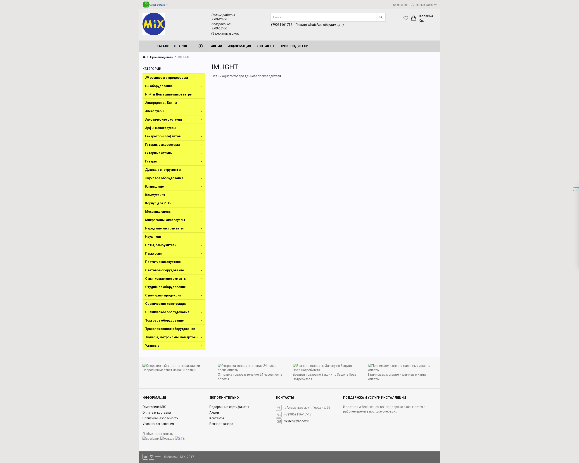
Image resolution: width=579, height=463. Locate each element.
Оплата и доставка (156, 412)
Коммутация (155, 195)
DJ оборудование (159, 86)
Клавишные (154, 186)
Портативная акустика (163, 262)
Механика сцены (158, 211)
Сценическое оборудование (167, 312)
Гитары (151, 161)
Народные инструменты (164, 228)
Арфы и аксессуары (160, 128)
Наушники (153, 237)
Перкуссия (153, 253)
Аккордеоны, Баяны (161, 103)
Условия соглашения (158, 424)
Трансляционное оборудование (170, 329)
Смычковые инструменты (166, 278)
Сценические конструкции (166, 303)
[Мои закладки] (406, 18)
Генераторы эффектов (163, 136)
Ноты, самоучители (160, 245)
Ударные (152, 345)
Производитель (161, 57)
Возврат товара (221, 424)
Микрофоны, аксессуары (165, 220)
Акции (214, 412)
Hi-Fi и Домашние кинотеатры (168, 94)
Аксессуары (154, 111)
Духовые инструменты (163, 170)
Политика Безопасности (160, 418)
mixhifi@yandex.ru (297, 421)
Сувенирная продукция (163, 295)
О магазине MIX (154, 407)
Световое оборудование (164, 270)
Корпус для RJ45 (158, 203)
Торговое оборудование (164, 320)
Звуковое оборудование (164, 178)
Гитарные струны (159, 153)
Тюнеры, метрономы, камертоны (171, 337)
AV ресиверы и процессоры (166, 77)
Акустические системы (163, 119)
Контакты (216, 418)
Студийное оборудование (165, 287)
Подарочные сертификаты (229, 407)
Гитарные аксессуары (162, 144)
